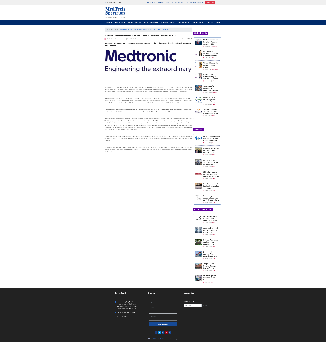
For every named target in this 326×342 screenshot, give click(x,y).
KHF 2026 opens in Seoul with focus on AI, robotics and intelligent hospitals (210, 163)
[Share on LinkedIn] (190, 39)
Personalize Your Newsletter (195, 2)
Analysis (123, 39)
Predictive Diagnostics (168, 22)
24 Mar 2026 (208, 58)
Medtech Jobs (169, 2)
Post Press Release (180, 2)
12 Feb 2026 (208, 104)
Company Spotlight (198, 22)
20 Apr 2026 (208, 46)
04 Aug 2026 (208, 258)
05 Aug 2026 (208, 246)
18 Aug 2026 (208, 190)
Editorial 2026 (210, 2)
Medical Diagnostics (134, 22)
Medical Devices (120, 22)
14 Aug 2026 (208, 202)
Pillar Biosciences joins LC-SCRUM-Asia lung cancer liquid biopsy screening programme (211, 139)
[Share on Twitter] (188, 39)
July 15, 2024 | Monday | (113, 39)
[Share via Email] (191, 39)
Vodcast (210, 22)
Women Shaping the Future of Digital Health (210, 65)
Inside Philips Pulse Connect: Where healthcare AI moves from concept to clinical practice (210, 280)
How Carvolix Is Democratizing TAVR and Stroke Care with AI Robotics (211, 77)
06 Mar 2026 (208, 69)
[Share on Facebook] (186, 39)
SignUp (205, 305)
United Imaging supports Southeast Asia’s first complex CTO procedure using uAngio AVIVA (211, 200)
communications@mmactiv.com (126, 312)
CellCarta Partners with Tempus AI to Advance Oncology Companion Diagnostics (210, 220)
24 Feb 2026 (208, 81)
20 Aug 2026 (208, 154)
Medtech (109, 22)
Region (218, 22)
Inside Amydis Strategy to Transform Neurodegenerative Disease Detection (211, 54)
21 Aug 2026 (208, 143)
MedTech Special (183, 22)
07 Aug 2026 (208, 222)
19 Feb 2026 (208, 92)
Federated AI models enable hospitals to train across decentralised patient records (211, 232)
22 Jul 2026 (207, 282)
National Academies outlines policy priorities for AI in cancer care (210, 243)
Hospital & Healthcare (151, 22)
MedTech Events (159, 2)
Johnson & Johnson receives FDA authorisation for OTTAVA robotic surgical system (210, 256)
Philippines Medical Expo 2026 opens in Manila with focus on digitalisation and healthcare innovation (211, 176)
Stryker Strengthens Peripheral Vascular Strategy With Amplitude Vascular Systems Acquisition (210, 44)
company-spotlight (112, 29)
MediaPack (150, 2)
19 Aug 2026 (208, 166)
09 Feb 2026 (208, 115)
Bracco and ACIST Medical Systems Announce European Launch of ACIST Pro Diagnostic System (210, 102)
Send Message (163, 324)
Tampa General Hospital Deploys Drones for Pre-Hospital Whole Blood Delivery (211, 268)
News (213, 104)
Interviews (215, 58)
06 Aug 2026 (208, 234)
